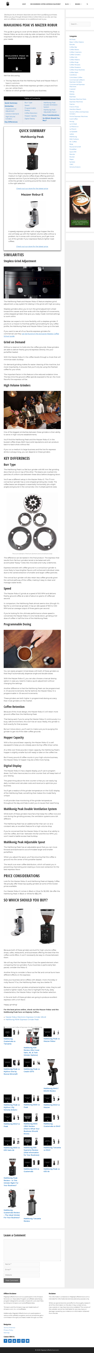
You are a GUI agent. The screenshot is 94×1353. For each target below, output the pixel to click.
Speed (27, 105)
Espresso (72, 97)
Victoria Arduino (75, 167)
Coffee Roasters (75, 67)
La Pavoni (72, 129)
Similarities (9, 106)
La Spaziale (73, 131)
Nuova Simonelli (75, 147)
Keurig (71, 121)
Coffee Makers (74, 60)
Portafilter (73, 149)
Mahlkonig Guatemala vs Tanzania (9, 1041)
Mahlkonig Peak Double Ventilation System (50, 105)
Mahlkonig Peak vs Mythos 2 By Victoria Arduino (12, 1107)
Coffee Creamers (75, 52)
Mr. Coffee (73, 142)
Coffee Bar (73, 47)
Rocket (72, 157)
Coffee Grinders (74, 54)
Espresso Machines (76, 102)
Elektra (71, 94)
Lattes (71, 134)
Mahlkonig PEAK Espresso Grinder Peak (22, 1020)
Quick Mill (72, 152)
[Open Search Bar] (87, 4)
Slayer (71, 159)
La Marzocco (73, 126)
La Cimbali (73, 124)
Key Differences (11, 122)
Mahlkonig (38, 1027)
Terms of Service (9, 1327)
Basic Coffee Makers (76, 42)
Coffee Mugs (73, 62)
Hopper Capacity (31, 116)
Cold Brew (73, 75)
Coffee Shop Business (77, 70)
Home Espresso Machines (78, 116)
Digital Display (30, 119)
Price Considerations (51, 115)
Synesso (72, 162)
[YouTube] (14, 1341)
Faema (71, 104)
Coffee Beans (74, 49)
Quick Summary (11, 103)
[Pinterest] (27, 1341)
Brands (77, 4)
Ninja (71, 144)
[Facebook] (5, 1341)
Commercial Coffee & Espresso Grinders (20, 1027)
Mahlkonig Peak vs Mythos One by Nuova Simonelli (12, 1071)
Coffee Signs (73, 72)
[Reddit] (19, 1341)
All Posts (72, 39)
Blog (67, 4)
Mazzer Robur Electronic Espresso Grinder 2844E (26, 1017)
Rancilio (72, 154)
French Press (74, 107)
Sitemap (7, 1333)
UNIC (71, 164)
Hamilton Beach (75, 109)
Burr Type (28, 103)
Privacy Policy (8, 1330)
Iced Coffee (73, 119)
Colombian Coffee (75, 77)
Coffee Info (73, 57)
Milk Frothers (74, 139)
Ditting (71, 91)
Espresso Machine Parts (77, 99)
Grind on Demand (12, 114)
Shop (24, 4)
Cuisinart (72, 89)
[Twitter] (10, 1341)
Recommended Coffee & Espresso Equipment (45, 4)
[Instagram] (23, 1341)
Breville (72, 44)
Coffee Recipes (74, 65)
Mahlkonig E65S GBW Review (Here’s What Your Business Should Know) (31, 1129)
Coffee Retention (31, 113)
